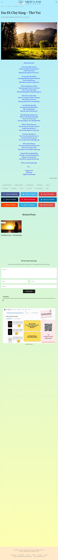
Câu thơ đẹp (5, 188)
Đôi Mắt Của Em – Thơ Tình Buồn (11, 235)
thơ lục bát (29, 188)
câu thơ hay (14, 188)
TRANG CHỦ (13, 555)
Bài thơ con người (19, 185)
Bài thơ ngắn (39, 185)
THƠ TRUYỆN (21, 555)
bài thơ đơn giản (29, 185)
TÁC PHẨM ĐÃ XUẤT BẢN (39, 556)
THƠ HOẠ (40, 555)
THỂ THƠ (33, 555)
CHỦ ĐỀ (45, 555)
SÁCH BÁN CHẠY (29, 344)
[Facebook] (3, 301)
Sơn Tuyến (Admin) (9, 17)
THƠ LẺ (28, 555)
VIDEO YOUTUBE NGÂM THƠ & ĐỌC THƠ (22, 556)
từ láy (47, 188)
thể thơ (21, 188)
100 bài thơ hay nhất (7, 185)
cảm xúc (48, 185)
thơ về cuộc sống (38, 188)
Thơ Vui (19, 17)
